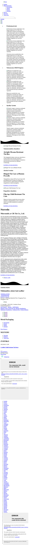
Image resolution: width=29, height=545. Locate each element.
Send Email (3, 354)
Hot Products (4, 307)
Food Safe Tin (11, 308)
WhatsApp (6, 356)
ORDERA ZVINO (5, 294)
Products (6, 336)
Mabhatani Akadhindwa (6, 309)
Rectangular (9, 7)
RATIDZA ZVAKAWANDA (11, 165)
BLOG (5, 12)
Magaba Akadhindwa (21, 308)
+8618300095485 (5, 295)
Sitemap (10, 307)
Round (8, 9)
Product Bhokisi (24, 309)
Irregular (9, 11)
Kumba (5, 4)
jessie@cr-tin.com (5, 296)
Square (8, 8)
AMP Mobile (15, 307)
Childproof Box (16, 309)
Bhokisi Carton (4, 308)
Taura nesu (6, 15)
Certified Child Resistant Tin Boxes (9, 347)
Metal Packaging (7, 5)
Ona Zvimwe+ (4, 329)
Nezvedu (6, 13)
